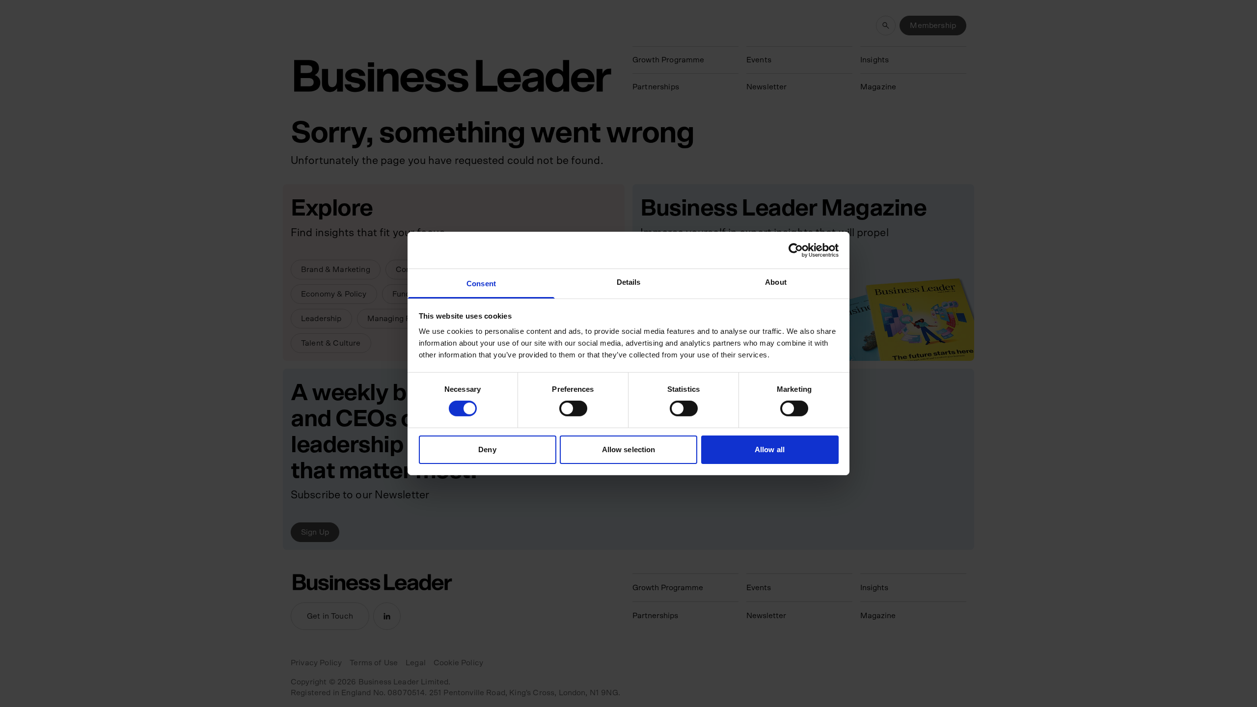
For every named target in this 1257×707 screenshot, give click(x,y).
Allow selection (629, 449)
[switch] (573, 408)
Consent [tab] (481, 283)
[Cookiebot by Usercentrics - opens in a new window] (796, 250)
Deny (487, 449)
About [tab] (776, 282)
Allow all (770, 449)
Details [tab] (629, 282)
